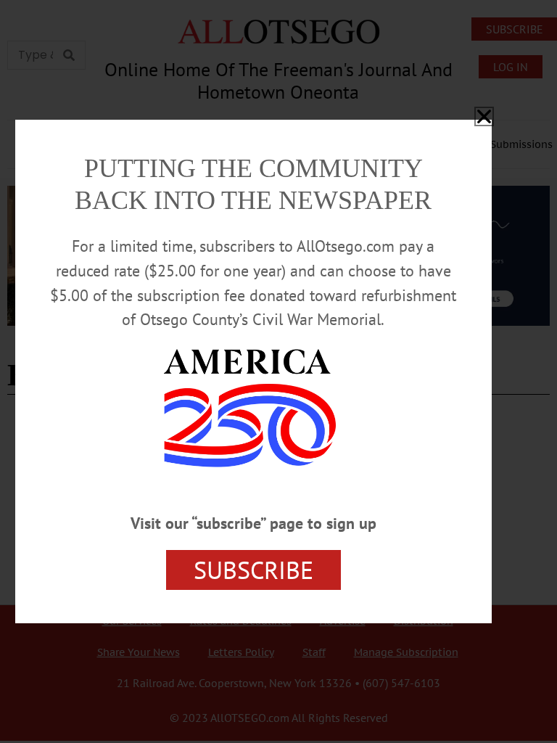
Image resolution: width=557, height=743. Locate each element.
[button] (484, 116)
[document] (278, 371)
